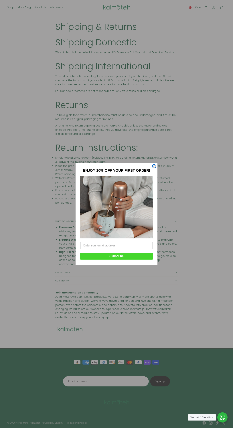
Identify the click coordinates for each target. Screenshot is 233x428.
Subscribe (116, 256)
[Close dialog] (154, 166)
